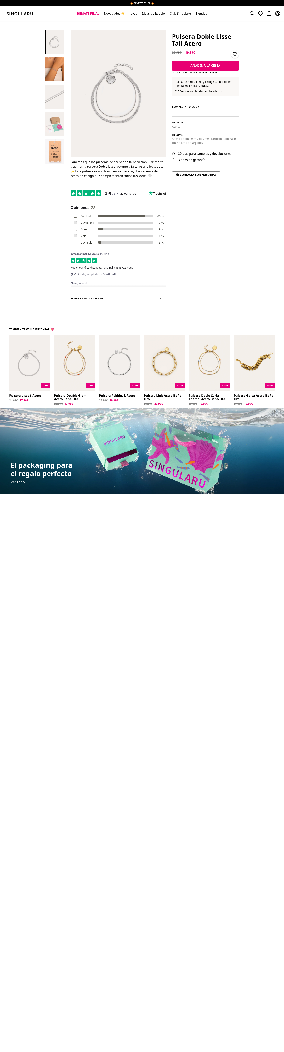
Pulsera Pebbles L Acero (117, 395)
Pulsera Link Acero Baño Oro (162, 397)
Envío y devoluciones (87, 298)
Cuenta (277, 13)
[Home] (19, 13)
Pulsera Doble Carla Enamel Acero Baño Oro (207, 397)
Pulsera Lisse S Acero (25, 395)
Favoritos (260, 13)
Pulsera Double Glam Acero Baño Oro (70, 397)
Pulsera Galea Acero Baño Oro (253, 397)
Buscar (252, 13)
